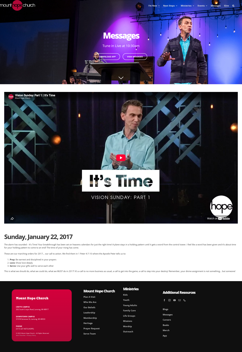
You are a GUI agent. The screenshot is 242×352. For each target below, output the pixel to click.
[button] (233, 5)
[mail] (179, 300)
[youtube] (174, 300)
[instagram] (169, 300)
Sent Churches (20, 335)
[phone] (184, 300)
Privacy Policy (31, 335)
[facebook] (164, 300)
